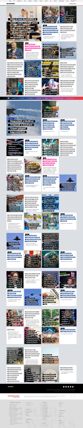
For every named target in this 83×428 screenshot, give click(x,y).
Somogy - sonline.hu (13, 421)
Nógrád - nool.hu (13, 420)
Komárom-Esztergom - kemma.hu (16, 419)
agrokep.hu (28, 422)
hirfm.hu (60, 423)
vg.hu (27, 420)
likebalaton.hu (45, 409)
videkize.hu (45, 417)
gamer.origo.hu (45, 408)
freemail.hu (61, 412)
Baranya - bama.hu (13, 405)
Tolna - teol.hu (12, 424)
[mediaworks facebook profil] (71, 396)
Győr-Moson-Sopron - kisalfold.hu (16, 413)
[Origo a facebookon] (63, 386)
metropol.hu (61, 403)
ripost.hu (60, 402)
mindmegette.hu (45, 412)
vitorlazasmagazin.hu (46, 416)
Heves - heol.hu (13, 416)
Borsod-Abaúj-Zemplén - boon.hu (16, 408)
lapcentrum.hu (61, 416)
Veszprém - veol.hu (29, 403)
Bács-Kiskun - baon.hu (14, 404)
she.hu (60, 406)
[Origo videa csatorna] (70, 386)
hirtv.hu (27, 413)
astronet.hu (45, 404)
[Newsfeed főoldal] (10, 386)
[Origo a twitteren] (66, 386)
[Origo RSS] (73, 386)
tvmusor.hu (45, 419)
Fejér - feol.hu (12, 412)
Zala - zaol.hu (28, 405)
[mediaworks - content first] (14, 396)
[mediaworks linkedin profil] (74, 396)
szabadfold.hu (28, 412)
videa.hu (60, 415)
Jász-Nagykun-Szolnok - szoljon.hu (16, 417)
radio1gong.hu (61, 422)
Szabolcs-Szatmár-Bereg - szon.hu (16, 423)
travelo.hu (44, 413)
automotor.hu (45, 405)
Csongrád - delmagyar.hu (14, 409)
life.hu (60, 405)
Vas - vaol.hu (28, 402)
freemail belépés (73, 3)
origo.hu (27, 415)
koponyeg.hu (61, 413)
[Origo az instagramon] (68, 386)
